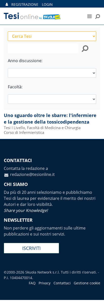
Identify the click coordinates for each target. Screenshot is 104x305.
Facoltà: (15, 87)
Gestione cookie (87, 283)
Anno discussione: (25, 60)
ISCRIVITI (31, 248)
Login (47, 4)
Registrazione (24, 4)
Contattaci (62, 283)
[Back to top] (95, 296)
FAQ (32, 283)
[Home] (40, 16)
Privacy (44, 283)
